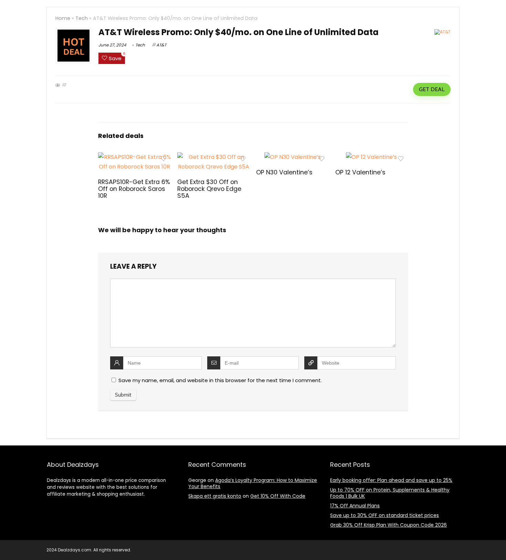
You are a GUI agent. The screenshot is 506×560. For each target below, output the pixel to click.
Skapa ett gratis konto (214, 496)
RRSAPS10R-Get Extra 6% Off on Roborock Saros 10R (134, 189)
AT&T (161, 45)
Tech (81, 18)
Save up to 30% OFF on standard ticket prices (384, 515)
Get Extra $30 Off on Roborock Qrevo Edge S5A (209, 189)
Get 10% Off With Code (277, 496)
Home (62, 18)
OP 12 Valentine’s (360, 172)
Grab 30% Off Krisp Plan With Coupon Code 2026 (388, 524)
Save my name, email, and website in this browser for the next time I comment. (220, 380)
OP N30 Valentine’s (284, 172)
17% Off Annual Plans (355, 505)
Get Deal (431, 89)
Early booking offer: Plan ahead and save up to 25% (391, 480)
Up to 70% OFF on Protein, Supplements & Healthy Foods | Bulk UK (390, 492)
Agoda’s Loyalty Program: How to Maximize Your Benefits (252, 483)
